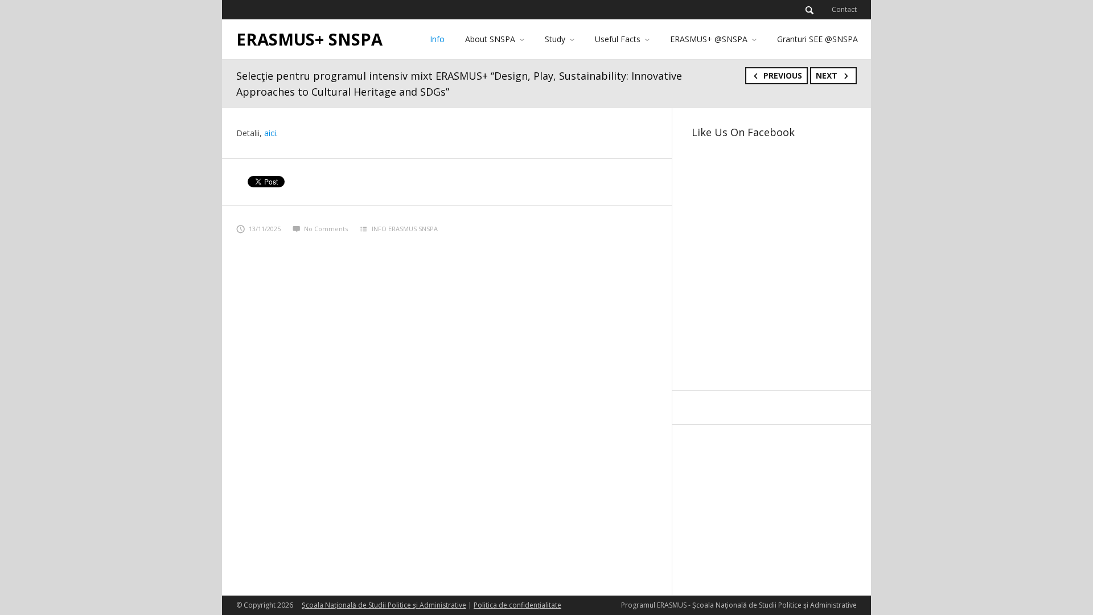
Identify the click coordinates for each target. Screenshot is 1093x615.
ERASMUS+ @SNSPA (708, 39)
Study (555, 39)
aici (270, 133)
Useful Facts (617, 39)
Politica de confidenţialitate (517, 605)
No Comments (326, 228)
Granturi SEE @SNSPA (817, 39)
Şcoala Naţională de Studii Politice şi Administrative (384, 605)
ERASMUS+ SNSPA (309, 39)
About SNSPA (490, 39)
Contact (844, 9)
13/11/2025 (265, 228)
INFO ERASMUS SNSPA (405, 228)
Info (437, 39)
